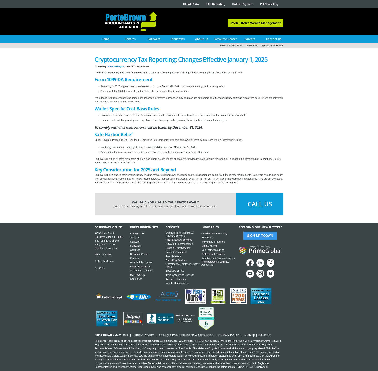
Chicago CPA (137, 233)
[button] (130, 39)
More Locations (102, 254)
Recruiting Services (176, 260)
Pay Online (100, 268)
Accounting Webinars (141, 270)
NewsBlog (252, 45)
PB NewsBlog (269, 4)
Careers (134, 258)
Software (135, 241)
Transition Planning (176, 279)
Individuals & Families (213, 241)
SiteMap (249, 335)
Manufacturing (209, 246)
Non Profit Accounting (212, 250)
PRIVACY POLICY (229, 335)
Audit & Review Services (179, 239)
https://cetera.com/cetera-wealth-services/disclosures (178, 355)
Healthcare (207, 237)
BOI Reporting (215, 4)
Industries (135, 246)
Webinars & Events (273, 45)
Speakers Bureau (175, 270)
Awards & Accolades (141, 262)
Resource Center (139, 254)
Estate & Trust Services (178, 248)
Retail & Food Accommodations (218, 258)
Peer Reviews (173, 256)
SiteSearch (264, 335)
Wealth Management (177, 283)
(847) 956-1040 (102, 240)
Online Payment (242, 4)
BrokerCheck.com (104, 261)
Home (105, 39)
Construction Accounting (214, 233)
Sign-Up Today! (260, 235)
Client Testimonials (140, 266)
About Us (135, 250)
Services (134, 237)
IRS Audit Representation (179, 244)
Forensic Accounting (176, 252)
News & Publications (231, 45)
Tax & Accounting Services (180, 275)
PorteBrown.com (144, 335)
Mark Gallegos (116, 66)
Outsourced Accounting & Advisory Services (179, 234)
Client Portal (191, 4)
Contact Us (136, 279)
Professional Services (213, 254)
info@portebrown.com (106, 248)
